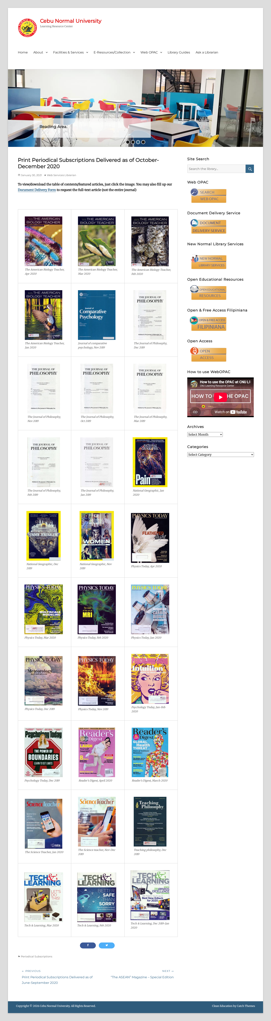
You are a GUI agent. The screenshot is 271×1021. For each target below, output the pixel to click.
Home (23, 52)
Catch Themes (246, 1006)
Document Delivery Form (37, 190)
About (38, 52)
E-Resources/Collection (112, 52)
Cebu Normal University (70, 21)
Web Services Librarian (61, 175)
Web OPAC (149, 52)
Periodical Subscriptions (36, 956)
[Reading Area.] (135, 108)
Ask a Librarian (207, 52)
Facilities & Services (68, 52)
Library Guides (179, 52)
